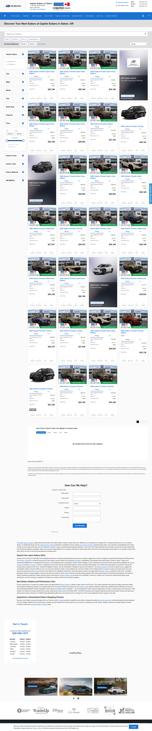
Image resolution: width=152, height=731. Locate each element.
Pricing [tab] (36, 76)
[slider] (7, 140)
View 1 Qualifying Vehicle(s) (127, 96)
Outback (41, 687)
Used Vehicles (37, 16)
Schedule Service (123, 2)
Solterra (75, 687)
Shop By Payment (111, 16)
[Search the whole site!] (149, 15)
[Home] (13, 6)
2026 (7, 39)
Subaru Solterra (65, 575)
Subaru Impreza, (65, 584)
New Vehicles (15, 16)
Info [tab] (49, 76)
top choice (32, 565)
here (77, 728)
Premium (15, 39)
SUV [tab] (60, 432)
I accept (133, 727)
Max (16, 131)
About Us (100, 16)
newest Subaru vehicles (47, 545)
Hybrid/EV (26, 16)
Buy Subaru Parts (123, 5)
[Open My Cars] (143, 15)
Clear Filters (41, 44)
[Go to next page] (146, 422)
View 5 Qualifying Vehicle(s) (36, 201)
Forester (23, 44)
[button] (133, 336)
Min (7, 131)
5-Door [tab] (49, 432)
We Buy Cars (48, 16)
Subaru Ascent (104, 571)
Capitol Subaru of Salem (26, 543)
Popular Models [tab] (41, 432)
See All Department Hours (20, 658)
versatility (78, 560)
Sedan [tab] (65, 432)
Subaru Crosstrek (25, 560)
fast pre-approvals (105, 600)
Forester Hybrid (34, 571)
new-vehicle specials (86, 545)
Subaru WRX (62, 591)
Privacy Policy (37, 728)
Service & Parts (77, 16)
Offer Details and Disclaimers (127, 98)
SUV (24, 39)
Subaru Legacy (84, 587)
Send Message (80, 526)
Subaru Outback (102, 567)
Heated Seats (34, 39)
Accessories (89, 16)
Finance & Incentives (62, 16)
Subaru (32, 44)
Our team (61, 600)
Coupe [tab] (55, 432)
